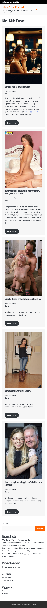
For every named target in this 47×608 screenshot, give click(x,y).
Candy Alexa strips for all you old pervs (18, 391)
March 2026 (7, 578)
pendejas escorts (31, 112)
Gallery (7, 306)
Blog (7, 94)
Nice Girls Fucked (13, 7)
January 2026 (7, 580)
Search (5, 523)
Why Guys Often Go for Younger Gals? (17, 87)
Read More (11, 123)
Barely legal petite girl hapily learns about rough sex (23, 299)
